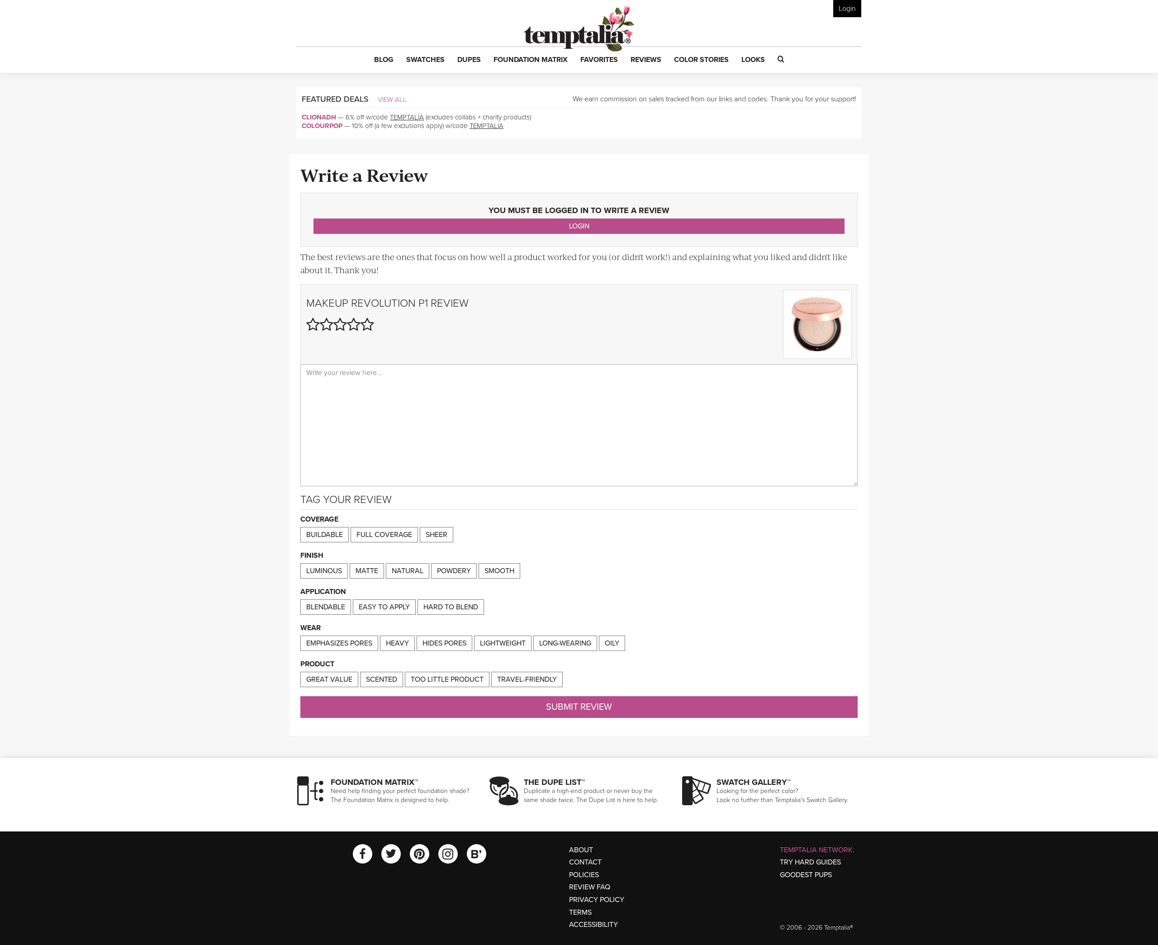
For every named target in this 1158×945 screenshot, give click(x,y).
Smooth (499, 570)
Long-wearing (565, 643)
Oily (612, 643)
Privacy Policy (596, 899)
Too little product (447, 679)
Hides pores (444, 643)
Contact (585, 862)
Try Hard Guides (810, 862)
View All (392, 99)
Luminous (324, 570)
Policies (584, 874)
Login (847, 8)
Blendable (325, 607)
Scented (381, 679)
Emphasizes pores (339, 643)
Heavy (397, 643)
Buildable (324, 534)
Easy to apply (384, 607)
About (581, 850)
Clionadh (319, 117)
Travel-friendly (527, 679)
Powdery (454, 570)
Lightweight (503, 643)
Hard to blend (450, 607)
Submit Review (579, 707)
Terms (580, 912)
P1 (423, 303)
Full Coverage (384, 534)
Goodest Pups (806, 874)
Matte (367, 570)
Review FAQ (589, 887)
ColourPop (322, 126)
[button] (384, 60)
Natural (407, 570)
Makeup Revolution (361, 303)
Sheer (436, 534)
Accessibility (593, 924)
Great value (329, 679)
